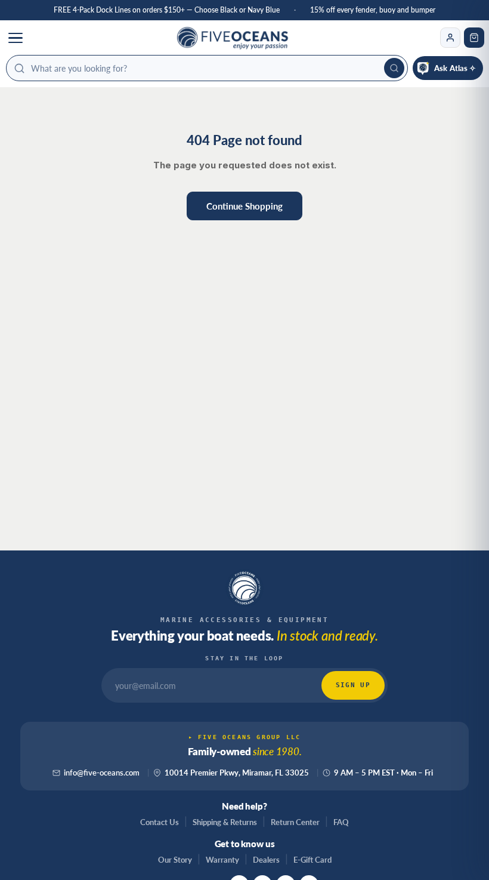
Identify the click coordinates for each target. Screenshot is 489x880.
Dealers (266, 859)
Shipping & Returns (225, 822)
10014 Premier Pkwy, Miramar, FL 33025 (237, 772)
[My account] (450, 37)
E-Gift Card (312, 859)
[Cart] (474, 37)
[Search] (394, 68)
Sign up (353, 685)
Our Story (175, 859)
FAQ (341, 822)
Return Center (295, 822)
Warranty (222, 859)
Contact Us (159, 822)
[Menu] (15, 37)
